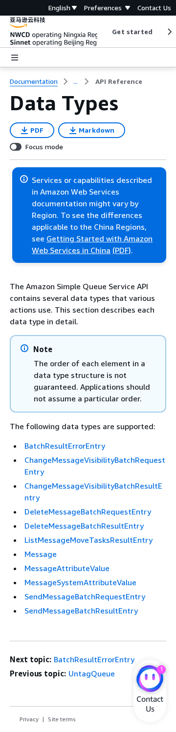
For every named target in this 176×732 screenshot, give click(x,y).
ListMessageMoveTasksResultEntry (88, 540)
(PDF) (121, 250)
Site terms (62, 719)
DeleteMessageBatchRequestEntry (87, 511)
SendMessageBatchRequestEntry (84, 596)
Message (40, 554)
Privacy (29, 719)
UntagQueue (91, 673)
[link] (118, 81)
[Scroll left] (105, 32)
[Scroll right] (169, 32)
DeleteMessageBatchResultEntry (84, 526)
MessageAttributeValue (67, 568)
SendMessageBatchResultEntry (81, 610)
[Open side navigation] (15, 57)
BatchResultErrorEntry (64, 446)
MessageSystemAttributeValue (80, 582)
